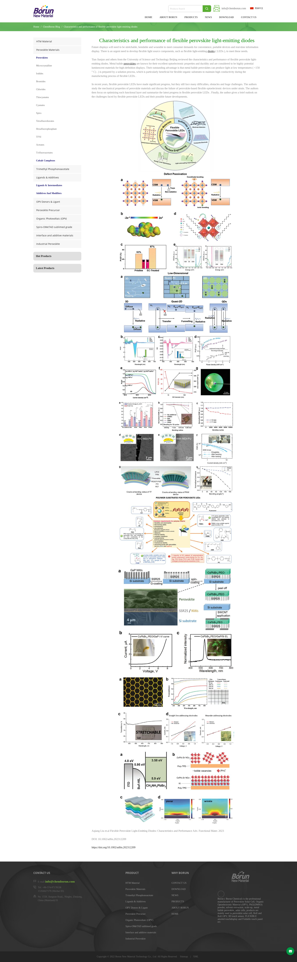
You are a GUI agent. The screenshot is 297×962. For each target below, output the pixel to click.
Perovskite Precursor (48, 210)
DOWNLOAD (226, 17)
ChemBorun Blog (52, 26)
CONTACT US (248, 17)
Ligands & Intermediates (49, 185)
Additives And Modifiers (49, 193)
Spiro (38, 113)
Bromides (40, 81)
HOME (148, 17)
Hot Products (43, 256)
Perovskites (42, 57)
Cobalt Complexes (45, 160)
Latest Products (45, 268)
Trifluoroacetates (44, 152)
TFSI (38, 137)
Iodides (39, 73)
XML (196, 956)
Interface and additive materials (54, 235)
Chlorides (40, 89)
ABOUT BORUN (168, 17)
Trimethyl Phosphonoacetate (52, 169)
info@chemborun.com (234, 8)
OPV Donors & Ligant (48, 201)
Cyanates (40, 105)
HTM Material (44, 41)
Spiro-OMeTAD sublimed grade (54, 227)
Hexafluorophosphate (46, 129)
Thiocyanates (42, 97)
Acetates (40, 144)
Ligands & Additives (47, 177)
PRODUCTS (191, 17)
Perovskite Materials (47, 49)
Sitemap (184, 956)
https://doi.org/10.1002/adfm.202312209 (113, 847)
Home (36, 26)
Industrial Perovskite (48, 243)
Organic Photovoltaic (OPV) (51, 218)
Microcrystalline (44, 65)
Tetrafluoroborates (45, 121)
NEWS (208, 17)
